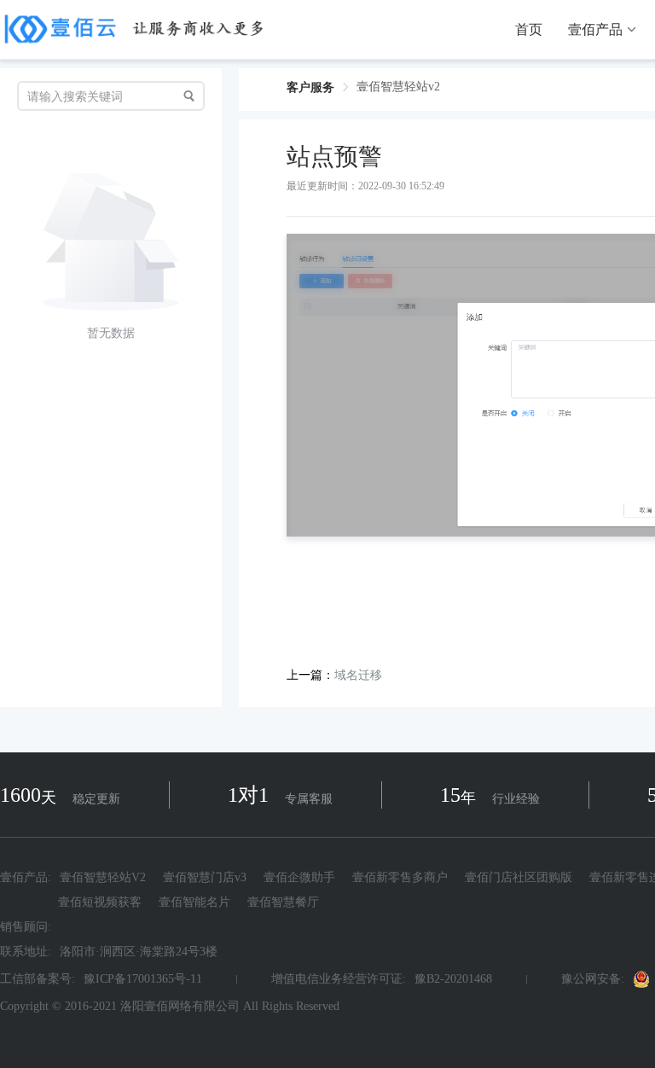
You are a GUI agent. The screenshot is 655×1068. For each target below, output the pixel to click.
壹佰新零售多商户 (400, 878)
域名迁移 (358, 675)
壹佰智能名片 (194, 902)
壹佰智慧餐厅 (283, 902)
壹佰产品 (595, 30)
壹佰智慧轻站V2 (103, 878)
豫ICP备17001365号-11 (143, 979)
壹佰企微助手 (299, 878)
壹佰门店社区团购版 (518, 878)
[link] (310, 87)
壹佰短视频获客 (100, 902)
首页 (528, 30)
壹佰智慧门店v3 (204, 878)
